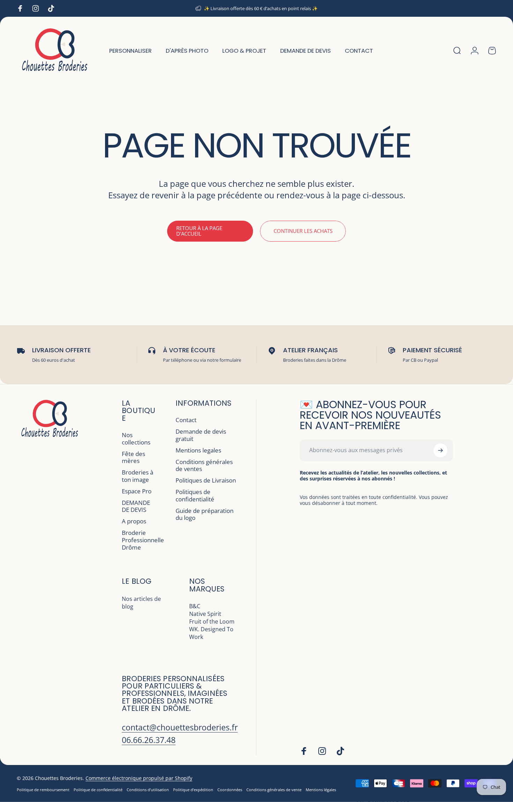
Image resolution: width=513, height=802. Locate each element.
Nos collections (136, 439)
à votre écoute (189, 350)
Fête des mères (133, 457)
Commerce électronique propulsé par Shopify (139, 778)
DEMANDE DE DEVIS (136, 506)
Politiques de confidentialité (195, 495)
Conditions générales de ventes (204, 465)
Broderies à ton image (137, 476)
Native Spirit (205, 614)
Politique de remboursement (43, 789)
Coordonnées (229, 789)
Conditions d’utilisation (148, 789)
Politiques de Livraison (206, 480)
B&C (194, 606)
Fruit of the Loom (212, 621)
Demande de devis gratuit (201, 435)
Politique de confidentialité (98, 789)
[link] (180, 727)
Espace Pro (136, 491)
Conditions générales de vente (274, 789)
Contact (186, 420)
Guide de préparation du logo (204, 514)
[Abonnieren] (440, 450)
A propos (134, 521)
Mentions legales (198, 450)
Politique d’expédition (193, 789)
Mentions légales (321, 789)
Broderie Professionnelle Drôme (143, 540)
